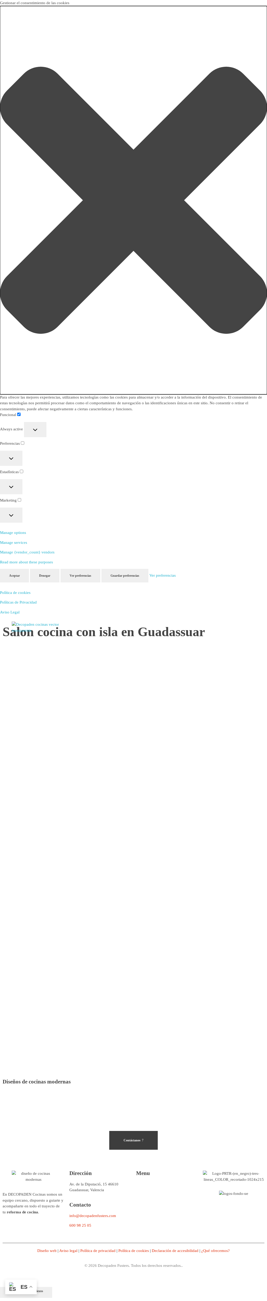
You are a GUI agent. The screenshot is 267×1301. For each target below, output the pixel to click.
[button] (133, 200)
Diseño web (47, 1251)
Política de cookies (15, 593)
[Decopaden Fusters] (38, 627)
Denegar (44, 575)
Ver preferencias (80, 575)
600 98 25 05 (80, 1225)
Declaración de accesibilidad (175, 1251)
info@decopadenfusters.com (92, 1216)
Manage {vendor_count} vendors (27, 552)
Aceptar (14, 575)
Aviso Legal (10, 612)
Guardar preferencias (125, 575)
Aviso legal (68, 1251)
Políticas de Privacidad (18, 602)
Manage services (13, 542)
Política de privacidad (98, 1251)
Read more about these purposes (26, 562)
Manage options (13, 533)
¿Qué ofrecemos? (215, 1251)
